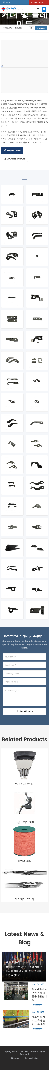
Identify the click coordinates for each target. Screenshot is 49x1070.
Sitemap (15, 1058)
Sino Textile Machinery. (25, 1051)
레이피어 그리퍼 (24, 899)
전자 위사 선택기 (24, 784)
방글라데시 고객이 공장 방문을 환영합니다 (39, 994)
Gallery (18, 28)
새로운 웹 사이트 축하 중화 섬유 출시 (38, 1020)
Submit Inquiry (26, 711)
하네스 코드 (24, 861)
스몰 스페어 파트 (24, 822)
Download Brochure (16, 158)
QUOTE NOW (37, 2)
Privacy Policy (31, 1058)
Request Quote (14, 150)
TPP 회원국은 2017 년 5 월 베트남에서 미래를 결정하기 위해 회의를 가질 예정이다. (24, 971)
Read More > (37, 1005)
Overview (7, 28)
